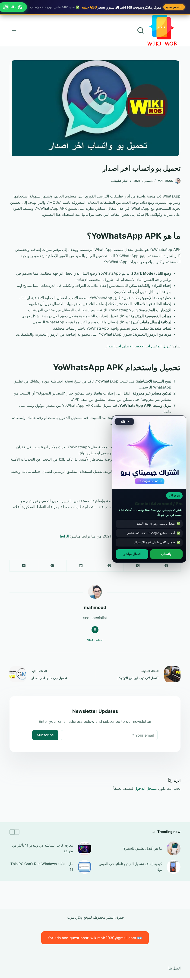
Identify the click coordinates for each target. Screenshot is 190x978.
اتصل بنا (174, 968)
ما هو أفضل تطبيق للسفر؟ (143, 848)
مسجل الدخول (145, 788)
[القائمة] (14, 30)
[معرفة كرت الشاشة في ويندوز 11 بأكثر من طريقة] (85, 848)
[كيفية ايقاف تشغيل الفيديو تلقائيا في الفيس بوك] (173, 867)
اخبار (125, 180)
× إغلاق (124, 421)
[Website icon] (95, 629)
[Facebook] (166, 566)
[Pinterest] (109, 566)
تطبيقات (116, 180)
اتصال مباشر (132, 554)
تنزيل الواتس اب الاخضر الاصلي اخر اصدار (138, 346)
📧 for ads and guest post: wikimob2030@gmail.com (95, 937)
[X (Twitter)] (137, 566)
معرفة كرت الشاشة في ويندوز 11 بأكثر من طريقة (42, 848)
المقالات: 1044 (95, 640)
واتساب (166, 554)
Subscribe (45, 735)
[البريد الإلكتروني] (24, 566)
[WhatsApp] (52, 566)
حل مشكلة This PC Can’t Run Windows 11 (41, 867)
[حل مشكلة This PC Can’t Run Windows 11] (85, 867)
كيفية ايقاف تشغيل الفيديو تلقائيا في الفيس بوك (130, 867)
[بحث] (140, 30)
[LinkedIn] (80, 566)
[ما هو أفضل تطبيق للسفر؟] (173, 848)
